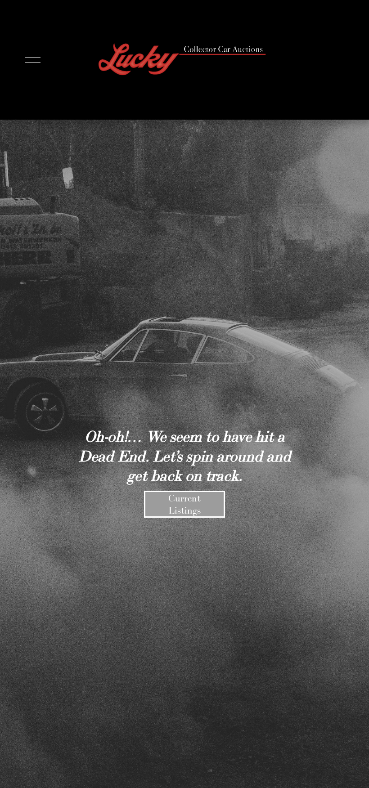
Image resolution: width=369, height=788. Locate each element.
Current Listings (184, 504)
